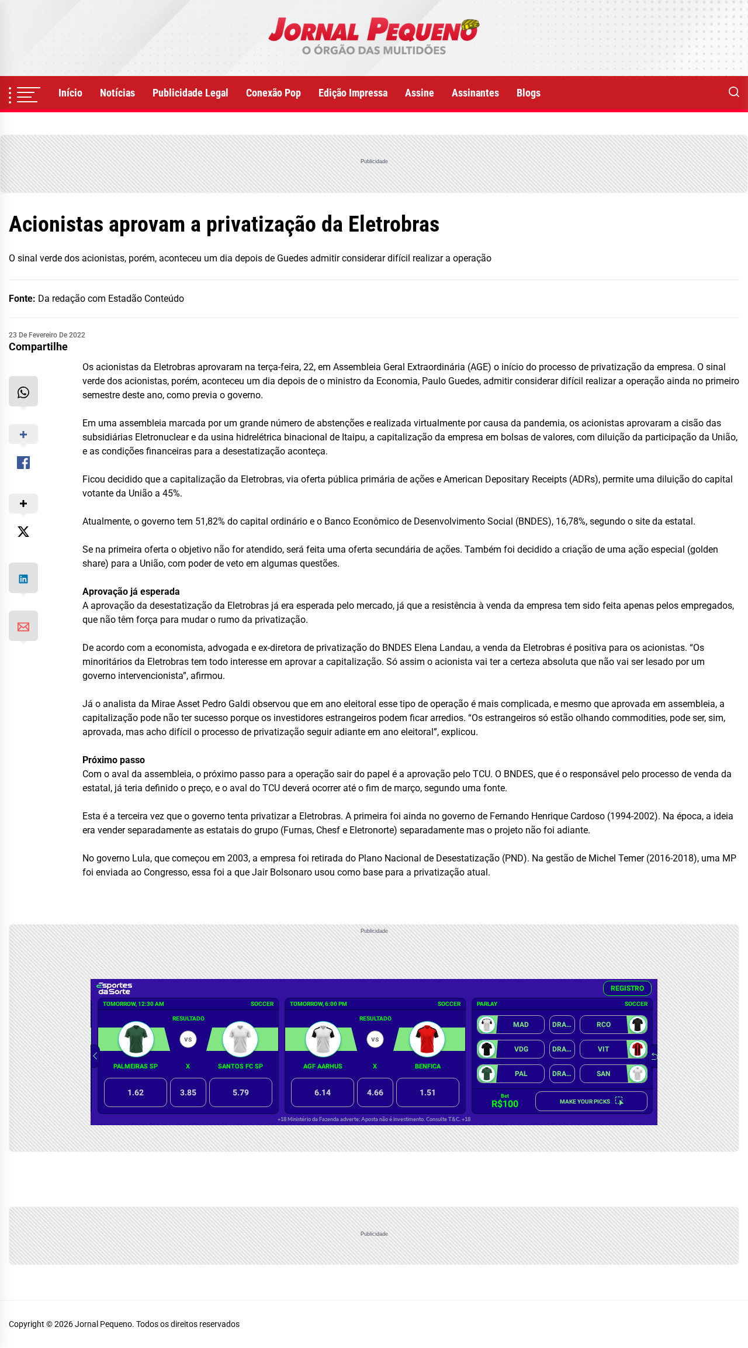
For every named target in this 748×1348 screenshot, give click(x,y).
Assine (419, 93)
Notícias (117, 93)
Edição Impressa (352, 93)
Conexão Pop (273, 93)
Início (70, 93)
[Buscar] (734, 93)
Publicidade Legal (190, 93)
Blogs (529, 93)
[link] (374, 38)
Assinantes (475, 93)
